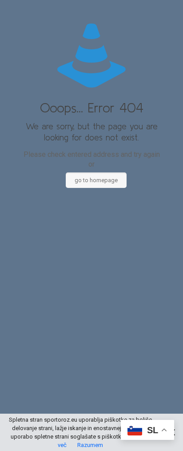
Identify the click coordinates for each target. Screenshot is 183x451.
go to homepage (96, 180)
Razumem (90, 445)
